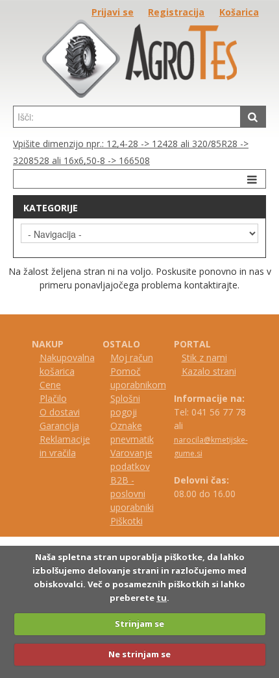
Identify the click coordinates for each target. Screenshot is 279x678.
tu (161, 597)
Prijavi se (112, 12)
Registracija (176, 12)
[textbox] (127, 117)
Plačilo (53, 398)
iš (119, 521)
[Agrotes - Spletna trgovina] (139, 94)
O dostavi (60, 412)
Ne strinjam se (139, 654)
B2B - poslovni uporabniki (132, 493)
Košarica (239, 12)
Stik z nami (204, 357)
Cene (50, 385)
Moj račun (131, 357)
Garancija (59, 425)
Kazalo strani (209, 371)
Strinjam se (139, 623)
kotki (133, 521)
